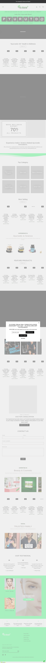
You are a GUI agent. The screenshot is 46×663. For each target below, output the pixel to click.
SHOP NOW (23, 335)
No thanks (23, 338)
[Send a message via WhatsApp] (44, 661)
